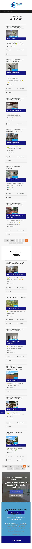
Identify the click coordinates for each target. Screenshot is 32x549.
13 (11, 468)
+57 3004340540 (8, 11)
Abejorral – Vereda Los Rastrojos (16, 297)
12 (14, 242)
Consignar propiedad (16, 491)
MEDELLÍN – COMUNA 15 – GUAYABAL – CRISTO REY (14, 330)
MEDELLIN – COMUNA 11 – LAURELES (14, 167)
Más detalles (10, 46)
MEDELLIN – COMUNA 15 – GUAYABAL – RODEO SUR (14, 204)
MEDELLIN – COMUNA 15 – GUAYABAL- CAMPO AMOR (14, 27)
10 (26, 240)
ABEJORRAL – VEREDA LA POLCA (14, 433)
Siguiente (20, 242)
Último (23, 468)
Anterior (12, 240)
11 (10, 242)
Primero (6, 240)
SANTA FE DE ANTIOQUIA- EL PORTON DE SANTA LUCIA (15, 263)
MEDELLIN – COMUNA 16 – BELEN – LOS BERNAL (14, 60)
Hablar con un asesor (16, 495)
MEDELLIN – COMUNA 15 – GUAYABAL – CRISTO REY (14, 99)
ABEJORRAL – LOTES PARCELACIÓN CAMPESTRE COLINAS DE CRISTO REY (15, 368)
